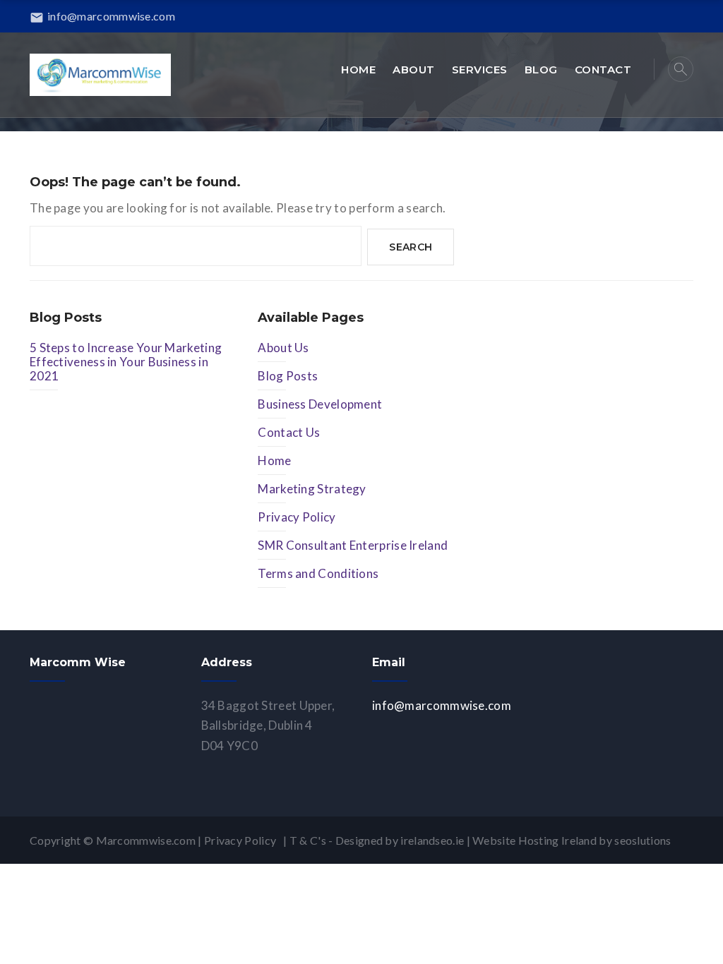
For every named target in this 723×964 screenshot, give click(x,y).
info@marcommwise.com (102, 16)
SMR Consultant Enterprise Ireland (353, 545)
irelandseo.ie (432, 840)
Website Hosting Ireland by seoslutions (571, 840)
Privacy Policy (296, 517)
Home (274, 460)
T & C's (307, 840)
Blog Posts (288, 375)
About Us (283, 347)
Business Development (320, 404)
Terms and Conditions (318, 573)
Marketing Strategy (312, 488)
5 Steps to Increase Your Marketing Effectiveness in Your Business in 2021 (126, 361)
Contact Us (289, 432)
